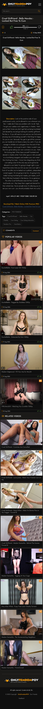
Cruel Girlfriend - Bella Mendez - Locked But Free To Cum (21, 206)
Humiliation (17, 224)
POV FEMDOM (16, 212)
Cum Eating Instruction (27, 220)
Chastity (6, 220)
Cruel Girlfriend (12, 216)
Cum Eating (14, 220)
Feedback (21, 698)
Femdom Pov (7, 224)
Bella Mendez (24, 216)
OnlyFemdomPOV (23, 694)
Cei (31, 216)
